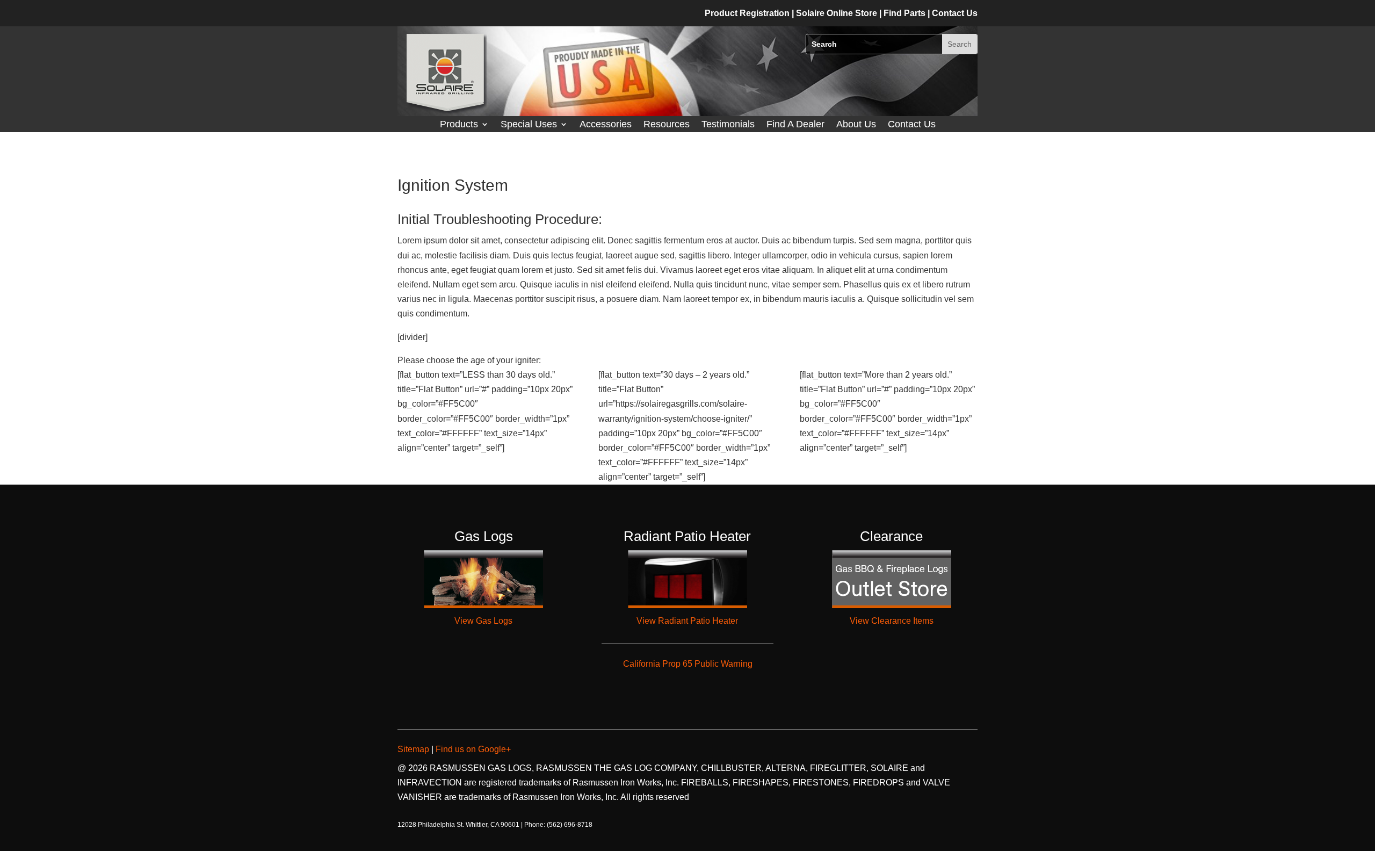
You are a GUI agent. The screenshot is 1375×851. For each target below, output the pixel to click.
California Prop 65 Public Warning (687, 663)
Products (459, 124)
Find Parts (906, 13)
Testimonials (728, 124)
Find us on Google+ (472, 749)
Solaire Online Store (837, 13)
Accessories (606, 124)
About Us (856, 124)
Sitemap (414, 749)
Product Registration (747, 13)
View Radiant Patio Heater (687, 620)
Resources (666, 124)
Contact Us (912, 124)
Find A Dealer (795, 124)
